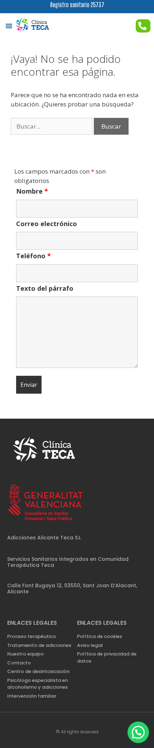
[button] (9, 25)
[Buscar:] (52, 126)
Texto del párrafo (44, 288)
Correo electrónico (46, 223)
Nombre (32, 191)
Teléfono (33, 255)
